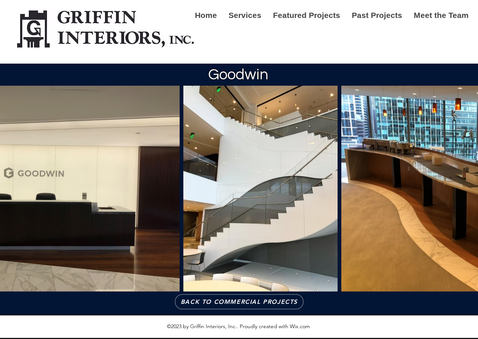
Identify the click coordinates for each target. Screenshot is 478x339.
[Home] (105, 29)
